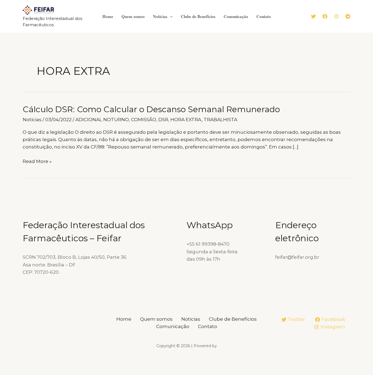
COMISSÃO (143, 119)
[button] (170, 16)
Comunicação (236, 16)
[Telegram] (347, 16)
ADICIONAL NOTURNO (102, 119)
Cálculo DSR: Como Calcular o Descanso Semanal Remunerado (151, 109)
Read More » (37, 161)
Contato (263, 16)
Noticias (160, 16)
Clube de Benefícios (198, 16)
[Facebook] (324, 16)
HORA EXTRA (186, 119)
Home (107, 16)
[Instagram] (336, 16)
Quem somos (133, 16)
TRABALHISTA (220, 119)
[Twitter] (313, 16)
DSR (163, 119)
